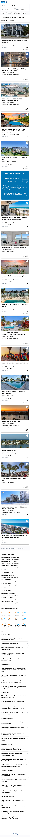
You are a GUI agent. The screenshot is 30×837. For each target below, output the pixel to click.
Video (3, 95)
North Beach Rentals (6, 583)
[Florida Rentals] (4, 3)
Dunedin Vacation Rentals (7, 597)
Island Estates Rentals (6, 579)
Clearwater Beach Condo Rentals (9, 561)
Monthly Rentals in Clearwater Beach (10, 565)
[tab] (15, 639)
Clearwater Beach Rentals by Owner (10, 557)
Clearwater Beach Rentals (7, 575)
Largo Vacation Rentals (7, 601)
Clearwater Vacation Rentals (8, 593)
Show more (4, 47)
